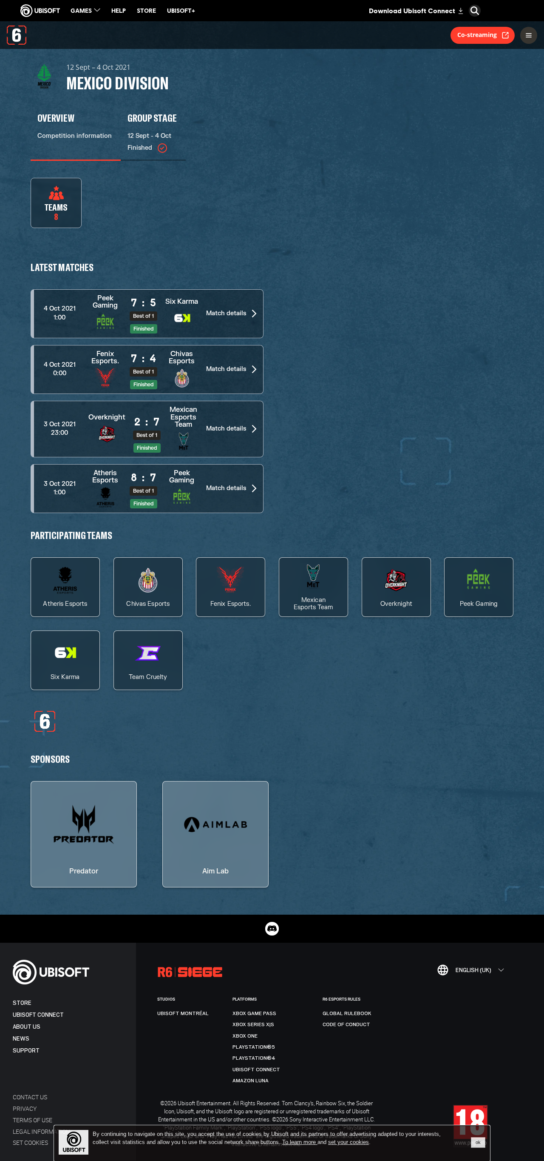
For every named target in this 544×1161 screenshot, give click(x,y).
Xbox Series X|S (253, 1024)
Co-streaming (477, 35)
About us (26, 1027)
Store (22, 1003)
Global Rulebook (347, 1013)
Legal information (41, 1131)
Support (26, 1050)
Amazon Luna (250, 1081)
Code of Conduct (346, 1024)
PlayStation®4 (253, 1058)
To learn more (299, 1142)
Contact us (30, 1097)
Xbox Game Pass (254, 1013)
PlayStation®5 (253, 1047)
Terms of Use (32, 1120)
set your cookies (348, 1142)
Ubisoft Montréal (183, 1013)
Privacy (25, 1108)
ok (478, 1142)
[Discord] (272, 928)
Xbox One (245, 1036)
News (21, 1038)
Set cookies (30, 1142)
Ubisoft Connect (38, 1015)
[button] (147, 313)
